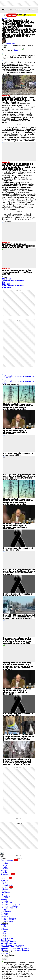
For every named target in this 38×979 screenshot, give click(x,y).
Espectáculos (7, 885)
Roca (25, 10)
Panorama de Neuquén (11, 903)
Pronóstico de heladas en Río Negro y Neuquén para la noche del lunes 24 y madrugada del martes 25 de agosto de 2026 (18, 640)
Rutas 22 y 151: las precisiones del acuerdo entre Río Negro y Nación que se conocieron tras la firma (19, 476)
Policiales (4, 913)
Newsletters (8, 874)
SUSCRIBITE (26, 15)
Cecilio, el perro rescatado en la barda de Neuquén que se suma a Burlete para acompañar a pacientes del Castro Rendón (18, 737)
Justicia (4, 865)
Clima (4, 891)
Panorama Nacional (9, 908)
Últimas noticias (7, 10)
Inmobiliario (5, 916)
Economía (4, 869)
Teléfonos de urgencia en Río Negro (14, 948)
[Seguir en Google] (2, 61)
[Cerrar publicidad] (2, 853)
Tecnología (6, 896)
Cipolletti (4, 931)
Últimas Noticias (9, 860)
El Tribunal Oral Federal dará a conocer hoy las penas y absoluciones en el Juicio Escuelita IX (17, 431)
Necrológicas (6, 940)
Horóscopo (6, 893)
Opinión (4, 899)
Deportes (4, 880)
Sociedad (4, 889)
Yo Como (5, 898)
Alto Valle (4, 926)
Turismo (4, 870)
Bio (3, 894)
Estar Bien (6, 887)
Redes (3, 876)
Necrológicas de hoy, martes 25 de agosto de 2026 (18, 454)
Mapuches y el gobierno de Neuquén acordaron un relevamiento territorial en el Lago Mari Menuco (19, 166)
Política (3, 862)
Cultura (3, 882)
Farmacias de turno (8, 943)
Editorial (5, 901)
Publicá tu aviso (7, 938)
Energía (4, 867)
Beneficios (5, 953)
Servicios (4, 872)
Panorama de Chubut (10, 906)
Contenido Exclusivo (8, 918)
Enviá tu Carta (7, 911)
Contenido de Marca (8, 920)
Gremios (5, 864)
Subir (4, 959)
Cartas (4, 909)
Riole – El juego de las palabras (12, 945)
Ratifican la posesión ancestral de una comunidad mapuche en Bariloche (18, 246)
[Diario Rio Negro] (2, 961)
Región (4, 19)
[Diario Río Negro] (5, 15)
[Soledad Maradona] (4, 39)
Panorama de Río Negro (11, 904)
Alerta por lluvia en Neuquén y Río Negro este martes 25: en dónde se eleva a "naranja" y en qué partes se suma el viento (18, 665)
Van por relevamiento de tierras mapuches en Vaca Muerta (17, 272)
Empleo (3, 937)
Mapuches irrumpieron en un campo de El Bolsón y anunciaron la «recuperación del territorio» (19, 100)
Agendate (6, 878)
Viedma (3, 933)
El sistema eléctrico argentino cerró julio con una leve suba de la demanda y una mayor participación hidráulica (18, 406)
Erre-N (4, 883)
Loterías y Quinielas (8, 942)
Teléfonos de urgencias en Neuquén (15, 950)
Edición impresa (7, 921)
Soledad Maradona (12, 44)
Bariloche (32, 10)
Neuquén (18, 10)
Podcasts (4, 915)
